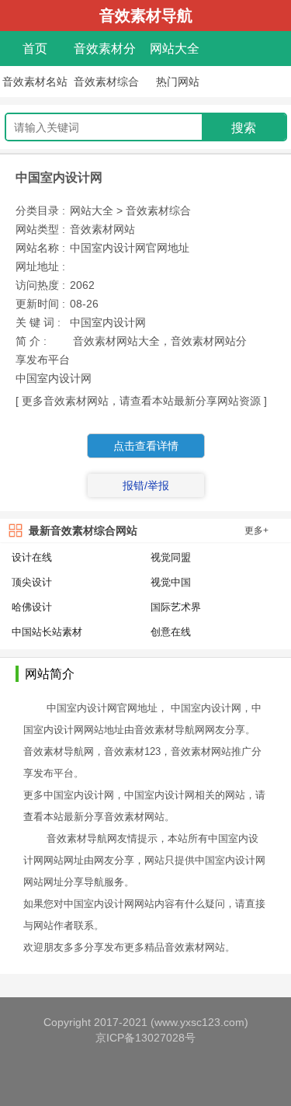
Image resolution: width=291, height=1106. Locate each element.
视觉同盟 (171, 557)
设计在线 (32, 557)
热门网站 (177, 81)
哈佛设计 (32, 607)
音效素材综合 (106, 81)
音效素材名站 (35, 81)
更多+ (256, 530)
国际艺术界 (176, 607)
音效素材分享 (105, 52)
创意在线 (171, 632)
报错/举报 (146, 485)
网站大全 (174, 48)
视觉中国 (171, 582)
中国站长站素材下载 (47, 633)
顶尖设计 (32, 582)
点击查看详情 (145, 446)
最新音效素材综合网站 (83, 530)
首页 (35, 48)
